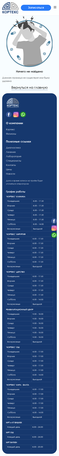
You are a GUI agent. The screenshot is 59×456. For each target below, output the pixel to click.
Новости (10, 174)
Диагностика (13, 148)
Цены (9, 169)
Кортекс (10, 129)
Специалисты (13, 161)
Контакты (11, 165)
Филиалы (11, 134)
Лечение (11, 152)
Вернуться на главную (29, 87)
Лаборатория (13, 156)
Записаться (36, 7)
